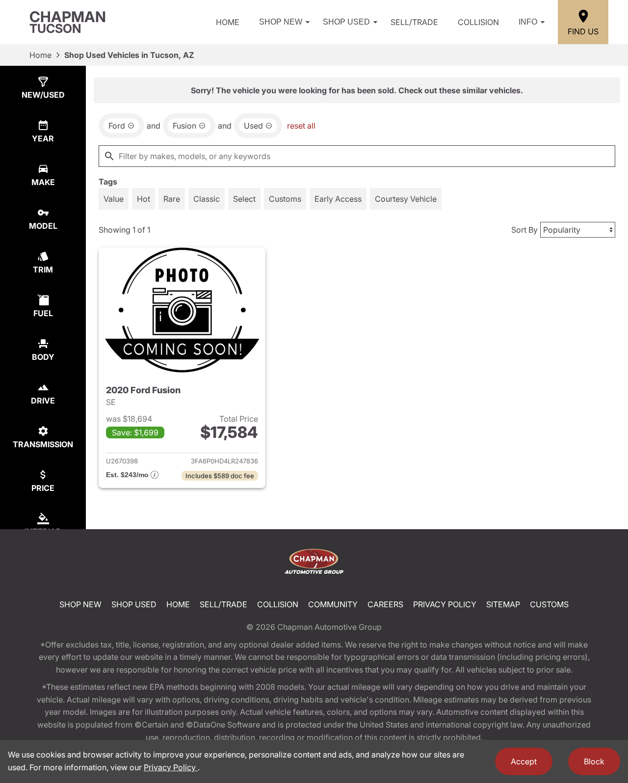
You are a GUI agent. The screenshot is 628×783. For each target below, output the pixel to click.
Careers (385, 604)
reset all (301, 126)
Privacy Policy (444, 604)
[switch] (114, 199)
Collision (478, 22)
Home (227, 22)
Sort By (524, 230)
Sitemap (503, 604)
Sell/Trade (414, 22)
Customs (549, 604)
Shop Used (346, 22)
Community (333, 604)
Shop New (280, 22)
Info (528, 22)
